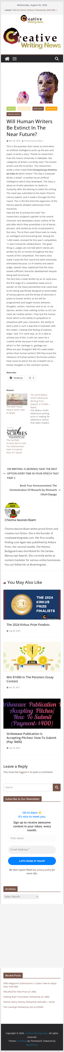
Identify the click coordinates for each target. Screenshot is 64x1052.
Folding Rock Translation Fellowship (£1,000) (26, 996)
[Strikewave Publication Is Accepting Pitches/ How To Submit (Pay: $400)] (32, 700)
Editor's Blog (24, 109)
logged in (24, 772)
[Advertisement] (32, 936)
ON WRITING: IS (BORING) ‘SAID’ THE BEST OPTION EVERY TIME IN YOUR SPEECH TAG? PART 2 (33, 473)
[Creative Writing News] (32, 17)
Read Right (38, 109)
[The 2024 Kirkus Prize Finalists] (32, 592)
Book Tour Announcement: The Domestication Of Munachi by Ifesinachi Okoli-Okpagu (33, 490)
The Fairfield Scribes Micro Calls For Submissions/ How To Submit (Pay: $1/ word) (16, 446)
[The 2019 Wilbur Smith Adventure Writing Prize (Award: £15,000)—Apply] (42, 408)
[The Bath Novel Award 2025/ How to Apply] (17, 399)
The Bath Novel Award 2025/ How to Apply (16, 409)
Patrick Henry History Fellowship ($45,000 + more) (29, 1001)
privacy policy (44, 870)
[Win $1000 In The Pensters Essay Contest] (32, 644)
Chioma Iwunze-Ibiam (33, 140)
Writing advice (14, 114)
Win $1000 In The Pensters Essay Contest (30, 679)
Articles (11, 109)
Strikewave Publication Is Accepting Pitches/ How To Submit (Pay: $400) (31, 738)
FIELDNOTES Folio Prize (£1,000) (19, 991)
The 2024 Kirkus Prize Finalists (28, 625)
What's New (51, 109)
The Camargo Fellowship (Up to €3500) (23, 1007)
